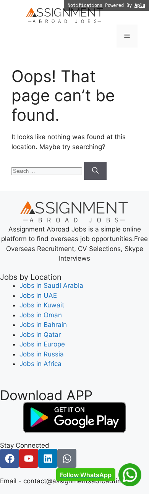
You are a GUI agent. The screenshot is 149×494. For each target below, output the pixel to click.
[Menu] (127, 36)
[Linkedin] (47, 458)
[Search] (95, 171)
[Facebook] (9, 458)
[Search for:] (47, 170)
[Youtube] (28, 458)
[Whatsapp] (66, 458)
